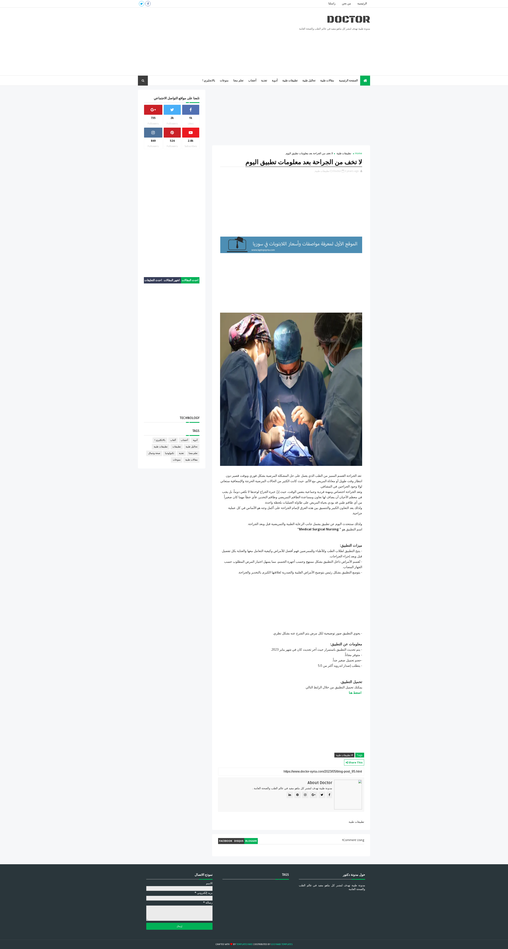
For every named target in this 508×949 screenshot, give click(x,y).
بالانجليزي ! (208, 80)
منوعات (224, 80)
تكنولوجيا (169, 453)
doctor (348, 19)
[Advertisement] (210, 41)
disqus (238, 841)
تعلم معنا (238, 80)
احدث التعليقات (153, 280)
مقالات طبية (327, 80)
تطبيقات (176, 446)
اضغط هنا (355, 692)
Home (358, 153)
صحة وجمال (154, 453)
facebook (225, 841)
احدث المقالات (190, 280)
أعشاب (252, 80)
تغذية (264, 80)
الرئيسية (362, 3)
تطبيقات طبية (290, 80)
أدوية (275, 80)
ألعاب (173, 440)
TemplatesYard (244, 944)
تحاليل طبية (309, 80)
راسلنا (332, 3)
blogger (251, 841)
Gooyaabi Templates (282, 944)
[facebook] (148, 3)
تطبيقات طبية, (322, 171)
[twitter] (141, 3)
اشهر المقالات (172, 280)
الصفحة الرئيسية (348, 80)
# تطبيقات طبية (344, 755)
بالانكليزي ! (160, 440)
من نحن (346, 3)
